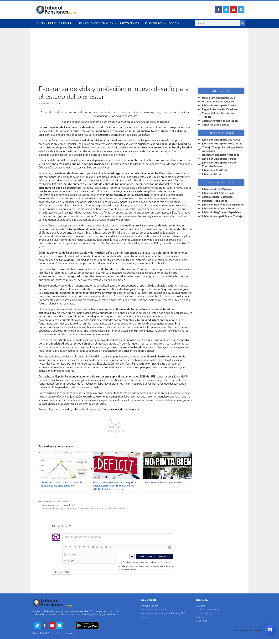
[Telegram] (241, 9)
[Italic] (70, 547)
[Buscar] (242, 23)
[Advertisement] (139, 52)
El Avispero (153, 23)
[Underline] (74, 547)
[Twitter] (226, 9)
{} (106, 547)
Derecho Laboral (60, 23)
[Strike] (79, 547)
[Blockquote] (93, 547)
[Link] (102, 547)
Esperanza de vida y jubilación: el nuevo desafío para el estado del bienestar (94, 409)
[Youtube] (233, 9)
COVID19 (174, 23)
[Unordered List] (88, 547)
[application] (115, 182)
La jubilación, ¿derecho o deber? (59, 505)
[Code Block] (97, 547)
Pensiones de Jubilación (96, 23)
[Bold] (65, 547)
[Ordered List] (84, 547)
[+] (110, 547)
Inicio (41, 23)
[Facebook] (218, 9)
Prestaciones (129, 23)
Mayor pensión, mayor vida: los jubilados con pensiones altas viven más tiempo (83, 508)
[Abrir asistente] (270, 630)
